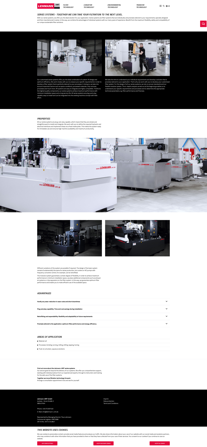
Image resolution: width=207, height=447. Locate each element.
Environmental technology (114, 6)
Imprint (106, 399)
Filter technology (68, 6)
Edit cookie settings (47, 443)
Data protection (109, 401)
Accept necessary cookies (104, 443)
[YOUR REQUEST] (203, 24)
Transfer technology (141, 6)
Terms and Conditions (111, 403)
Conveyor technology (89, 6)
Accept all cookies (160, 443)
